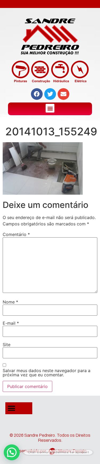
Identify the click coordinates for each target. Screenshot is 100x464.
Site (6, 344)
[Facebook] (37, 94)
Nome (10, 302)
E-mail (11, 323)
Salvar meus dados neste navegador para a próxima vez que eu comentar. (46, 372)
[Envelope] (63, 94)
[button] (50, 108)
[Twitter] (50, 94)
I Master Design (71, 451)
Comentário (16, 234)
